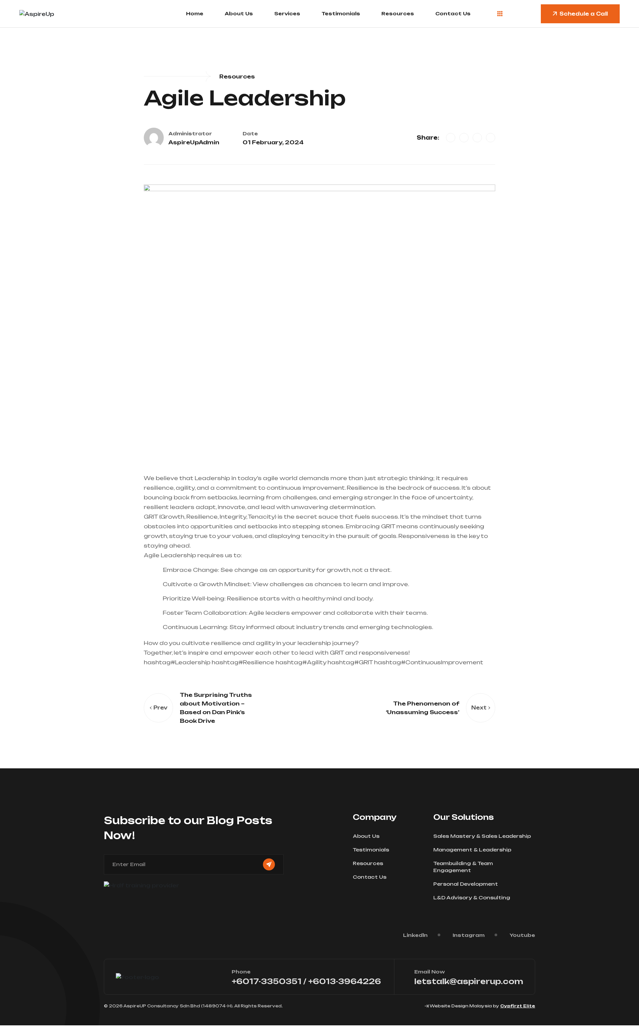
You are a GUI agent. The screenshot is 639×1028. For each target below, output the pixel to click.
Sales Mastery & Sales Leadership (482, 836)
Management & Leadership (472, 849)
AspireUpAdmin (193, 142)
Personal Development (465, 884)
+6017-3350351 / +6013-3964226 (306, 981)
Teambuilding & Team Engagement (463, 866)
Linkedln (415, 935)
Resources (397, 13)
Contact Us (453, 13)
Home (194, 13)
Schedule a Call (583, 14)
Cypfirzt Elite (517, 1005)
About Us (239, 13)
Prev (160, 708)
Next (479, 708)
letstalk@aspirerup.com (468, 981)
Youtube (522, 935)
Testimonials (340, 13)
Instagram (469, 935)
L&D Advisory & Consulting (471, 897)
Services (287, 13)
